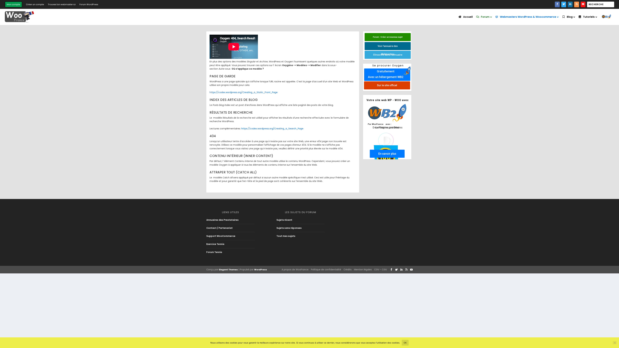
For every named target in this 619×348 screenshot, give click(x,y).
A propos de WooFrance (295, 269)
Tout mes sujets (285, 236)
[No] (615, 342)
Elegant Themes (228, 269)
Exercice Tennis (215, 244)
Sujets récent (284, 220)
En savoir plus (387, 153)
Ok (405, 342)
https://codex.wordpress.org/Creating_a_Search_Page (272, 128)
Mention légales (363, 269)
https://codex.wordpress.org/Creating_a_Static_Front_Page (244, 92)
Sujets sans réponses (289, 228)
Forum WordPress (88, 4)
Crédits (348, 269)
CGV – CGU (380, 269)
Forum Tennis (214, 252)
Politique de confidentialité (326, 269)
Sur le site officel (387, 85)
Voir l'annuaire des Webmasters (388, 47)
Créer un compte (35, 4)
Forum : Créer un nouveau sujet (388, 37)
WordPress (260, 269)
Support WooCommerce (220, 236)
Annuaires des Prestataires (222, 220)
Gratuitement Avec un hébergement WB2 (385, 74)
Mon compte (13, 4)
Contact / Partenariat (219, 228)
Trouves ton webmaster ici (62, 4)
